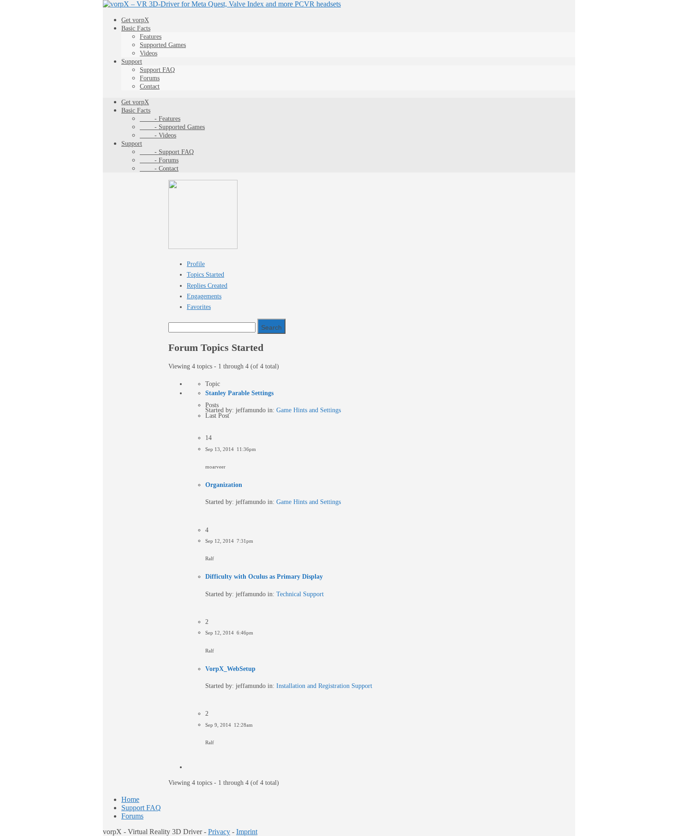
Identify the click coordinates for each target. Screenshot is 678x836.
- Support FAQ (167, 151)
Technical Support (300, 594)
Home (130, 799)
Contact (150, 86)
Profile (196, 264)
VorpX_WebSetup (230, 668)
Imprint (246, 832)
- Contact (159, 168)
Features (150, 36)
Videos (148, 53)
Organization (223, 484)
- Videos (158, 135)
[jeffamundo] (203, 246)
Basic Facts (135, 28)
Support (131, 61)
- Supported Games (172, 127)
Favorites (199, 306)
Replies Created (207, 285)
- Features (160, 118)
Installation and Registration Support (324, 685)
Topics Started (205, 274)
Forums (150, 78)
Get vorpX (135, 20)
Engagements (204, 296)
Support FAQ (157, 69)
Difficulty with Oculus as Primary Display (264, 576)
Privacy (219, 832)
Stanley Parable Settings (239, 393)
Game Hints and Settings (308, 410)
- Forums (159, 160)
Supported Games (163, 45)
